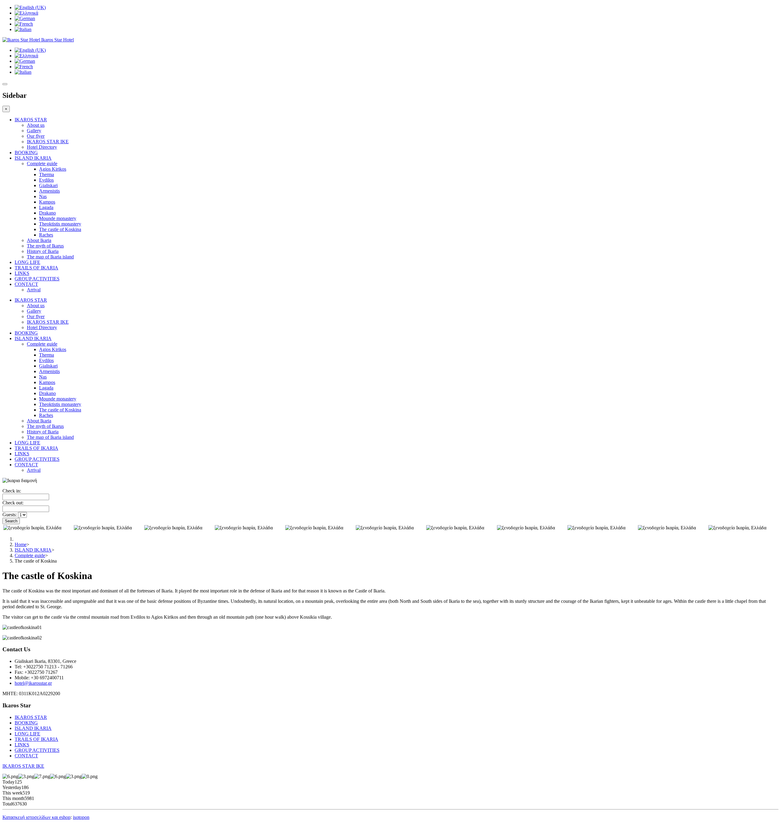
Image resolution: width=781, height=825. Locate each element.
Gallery (34, 130)
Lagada (46, 207)
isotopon (81, 817)
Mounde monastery (57, 218)
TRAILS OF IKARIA (36, 267)
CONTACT (26, 284)
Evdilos (46, 180)
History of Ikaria (43, 251)
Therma (46, 174)
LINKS (22, 273)
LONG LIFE (27, 262)
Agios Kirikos (52, 169)
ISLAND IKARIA (33, 158)
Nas (43, 196)
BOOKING (26, 152)
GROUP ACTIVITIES (37, 278)
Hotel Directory (42, 147)
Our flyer (36, 136)
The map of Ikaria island (50, 256)
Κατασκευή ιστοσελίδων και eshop (36, 817)
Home (21, 544)
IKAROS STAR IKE (48, 141)
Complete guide (42, 163)
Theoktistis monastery (60, 223)
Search (11, 521)
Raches (46, 234)
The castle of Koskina (60, 229)
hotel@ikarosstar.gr (33, 683)
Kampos (47, 201)
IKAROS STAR (31, 119)
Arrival (34, 289)
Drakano (47, 212)
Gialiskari (48, 185)
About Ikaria (39, 240)
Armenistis (49, 191)
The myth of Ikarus (45, 245)
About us (36, 125)
